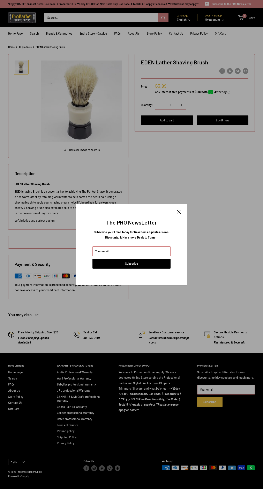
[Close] (179, 211)
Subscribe (131, 263)
